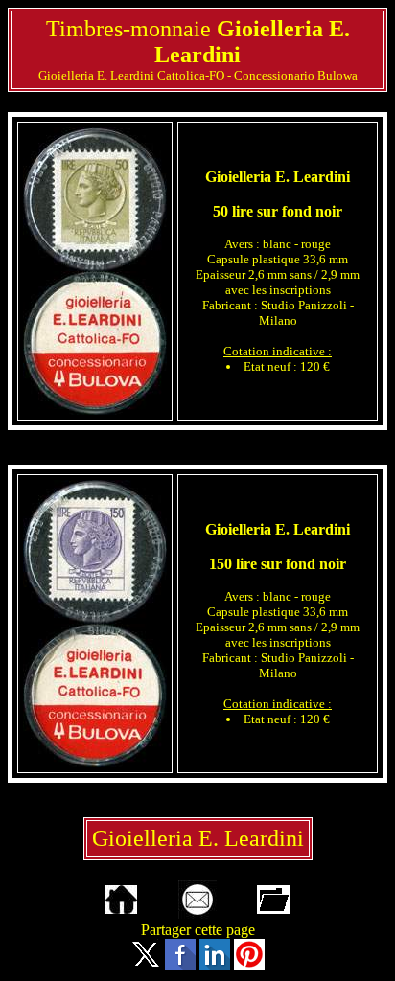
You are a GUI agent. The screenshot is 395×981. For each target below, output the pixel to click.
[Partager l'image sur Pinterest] (249, 964)
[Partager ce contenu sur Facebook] (180, 964)
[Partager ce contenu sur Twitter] (145, 964)
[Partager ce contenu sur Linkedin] (214, 964)
